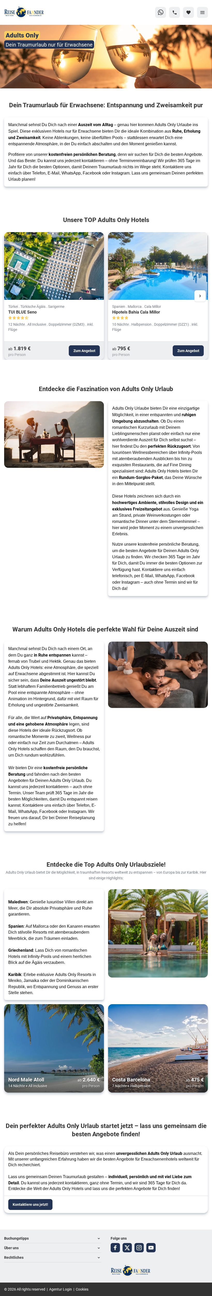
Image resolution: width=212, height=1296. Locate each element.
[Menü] (202, 12)
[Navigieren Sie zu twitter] (127, 1247)
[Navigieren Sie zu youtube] (151, 1247)
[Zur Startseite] (29, 12)
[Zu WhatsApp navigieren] (160, 12)
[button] (52, 1238)
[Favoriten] (188, 12)
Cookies (82, 1289)
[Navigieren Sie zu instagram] (139, 1247)
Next (200, 296)
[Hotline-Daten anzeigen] (174, 12)
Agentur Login (60, 1289)
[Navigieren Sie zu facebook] (115, 1247)
